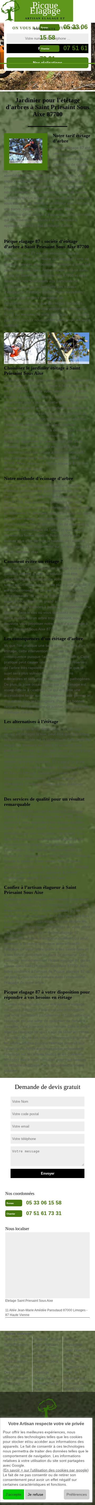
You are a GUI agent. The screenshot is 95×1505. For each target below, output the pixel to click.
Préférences (76, 1494)
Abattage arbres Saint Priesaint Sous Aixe (46, 1380)
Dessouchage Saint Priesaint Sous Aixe (16, 1378)
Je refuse (35, 1494)
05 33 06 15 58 (43, 1203)
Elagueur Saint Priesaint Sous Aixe (46, 1361)
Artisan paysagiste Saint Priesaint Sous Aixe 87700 (76, 1350)
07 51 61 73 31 (43, 1213)
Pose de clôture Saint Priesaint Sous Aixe (47, 1344)
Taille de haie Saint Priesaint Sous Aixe (16, 1344)
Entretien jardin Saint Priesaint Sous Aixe (16, 1361)
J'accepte (13, 1494)
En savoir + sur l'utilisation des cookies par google (45, 1470)
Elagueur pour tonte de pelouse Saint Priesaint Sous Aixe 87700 (76, 1378)
